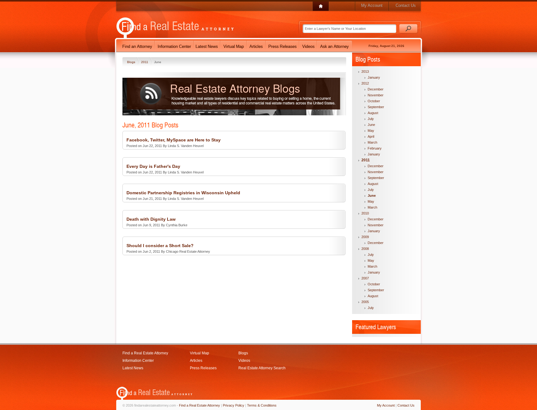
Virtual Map (199, 353)
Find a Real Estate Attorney (145, 353)
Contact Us (406, 5)
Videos (244, 360)
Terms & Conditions (262, 405)
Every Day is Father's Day (153, 166)
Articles (196, 360)
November (375, 95)
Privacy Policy (233, 405)
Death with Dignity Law (151, 219)
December (375, 89)
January (374, 77)
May (371, 130)
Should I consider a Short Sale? (160, 245)
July (371, 119)
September (376, 107)
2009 (365, 237)
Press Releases (203, 368)
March (372, 142)
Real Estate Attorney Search (262, 368)
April (371, 136)
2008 (365, 249)
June (371, 125)
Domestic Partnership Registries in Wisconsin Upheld (183, 192)
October (374, 101)
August (373, 113)
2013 (365, 71)
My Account (372, 5)
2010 (365, 213)
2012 (365, 83)
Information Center (138, 360)
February (375, 148)
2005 (365, 302)
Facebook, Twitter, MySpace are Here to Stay (173, 139)
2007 (365, 278)
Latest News (132, 368)
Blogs (131, 62)
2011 (145, 62)
